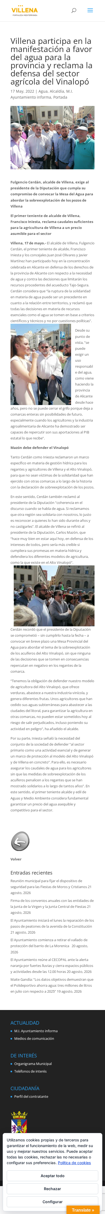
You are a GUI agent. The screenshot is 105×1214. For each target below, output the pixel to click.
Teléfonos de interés (30, 1071)
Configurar (53, 1201)
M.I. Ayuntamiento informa (36, 1030)
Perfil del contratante (31, 1096)
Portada (60, 97)
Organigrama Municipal (33, 1063)
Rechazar (52, 1188)
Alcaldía (57, 91)
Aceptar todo (53, 1175)
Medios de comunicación (34, 1038)
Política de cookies (74, 1162)
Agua (43, 91)
